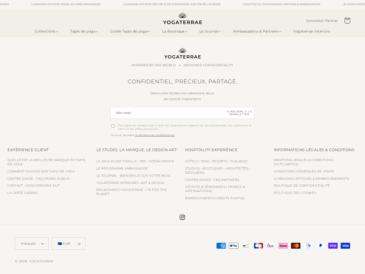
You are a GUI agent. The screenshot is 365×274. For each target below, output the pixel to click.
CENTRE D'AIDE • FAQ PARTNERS (212, 180)
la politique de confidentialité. (155, 135)
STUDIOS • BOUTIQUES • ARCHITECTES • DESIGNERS (217, 170)
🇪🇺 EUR (64, 243)
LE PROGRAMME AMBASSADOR (122, 168)
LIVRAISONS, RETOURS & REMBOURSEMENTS (311, 178)
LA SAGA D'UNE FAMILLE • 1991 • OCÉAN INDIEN (135, 161)
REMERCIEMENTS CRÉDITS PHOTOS (215, 198)
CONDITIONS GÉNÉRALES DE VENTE (304, 171)
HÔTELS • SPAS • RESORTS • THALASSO (216, 161)
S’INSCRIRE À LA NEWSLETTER (239, 113)
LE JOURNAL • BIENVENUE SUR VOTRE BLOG (133, 175)
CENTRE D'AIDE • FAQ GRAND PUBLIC (38, 178)
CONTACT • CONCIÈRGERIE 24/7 (33, 185)
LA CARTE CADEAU (22, 193)
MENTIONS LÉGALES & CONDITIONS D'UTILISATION (303, 162)
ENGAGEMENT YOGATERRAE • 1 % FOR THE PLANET (131, 192)
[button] (45, 31)
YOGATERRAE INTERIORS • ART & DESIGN (130, 183)
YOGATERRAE (41, 261)
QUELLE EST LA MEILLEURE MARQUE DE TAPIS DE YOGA (46, 162)
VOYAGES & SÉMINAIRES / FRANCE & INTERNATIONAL (215, 189)
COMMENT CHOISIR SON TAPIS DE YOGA (41, 171)
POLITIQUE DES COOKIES (295, 193)
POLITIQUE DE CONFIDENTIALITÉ (302, 185)
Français (28, 243)
